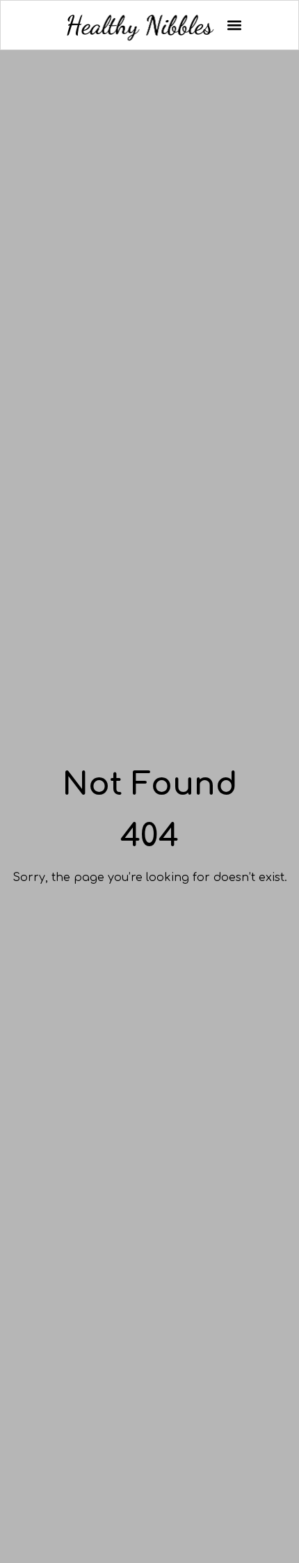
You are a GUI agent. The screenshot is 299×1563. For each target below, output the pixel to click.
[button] (234, 25)
